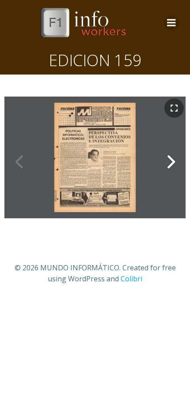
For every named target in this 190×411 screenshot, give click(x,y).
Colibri (131, 279)
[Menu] (171, 22)
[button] (170, 162)
